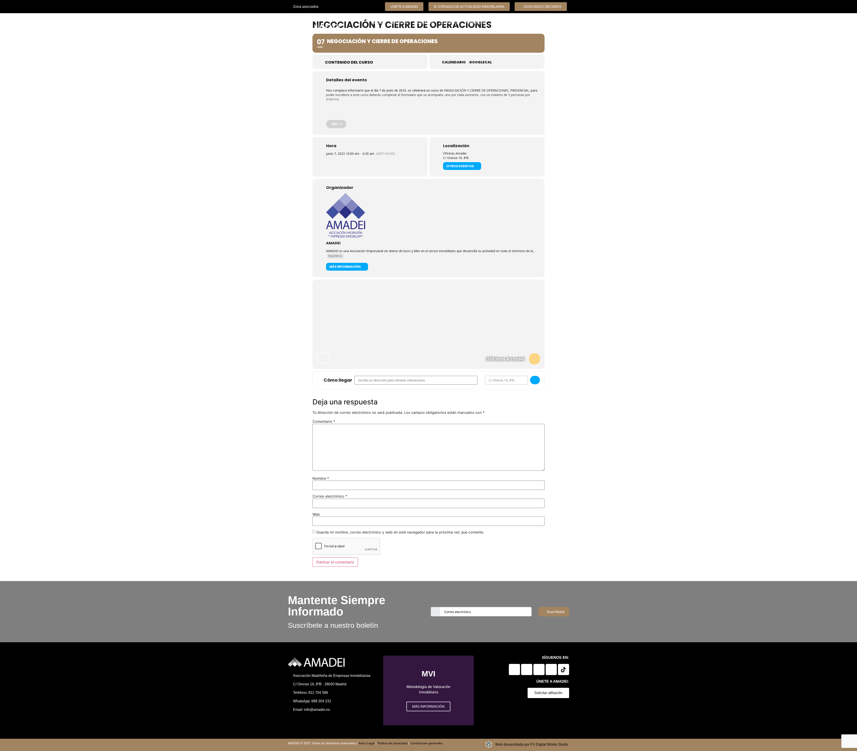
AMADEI (333, 243)
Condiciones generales (426, 743)
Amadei (377, 23)
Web (316, 514)
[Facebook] (526, 669)
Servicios (399, 23)
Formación (475, 23)
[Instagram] (539, 669)
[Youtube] (551, 669)
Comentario (323, 421)
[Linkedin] (514, 669)
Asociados (424, 23)
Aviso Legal (366, 743)
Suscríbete (556, 611)
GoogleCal (480, 62)
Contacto (556, 33)
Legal (529, 23)
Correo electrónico (329, 496)
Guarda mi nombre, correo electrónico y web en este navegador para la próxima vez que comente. (400, 532)
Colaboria (449, 23)
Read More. (335, 255)
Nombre (320, 478)
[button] (387, 690)
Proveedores (505, 23)
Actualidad (550, 23)
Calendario (454, 62)
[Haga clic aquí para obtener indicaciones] (535, 380)
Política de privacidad (392, 743)
